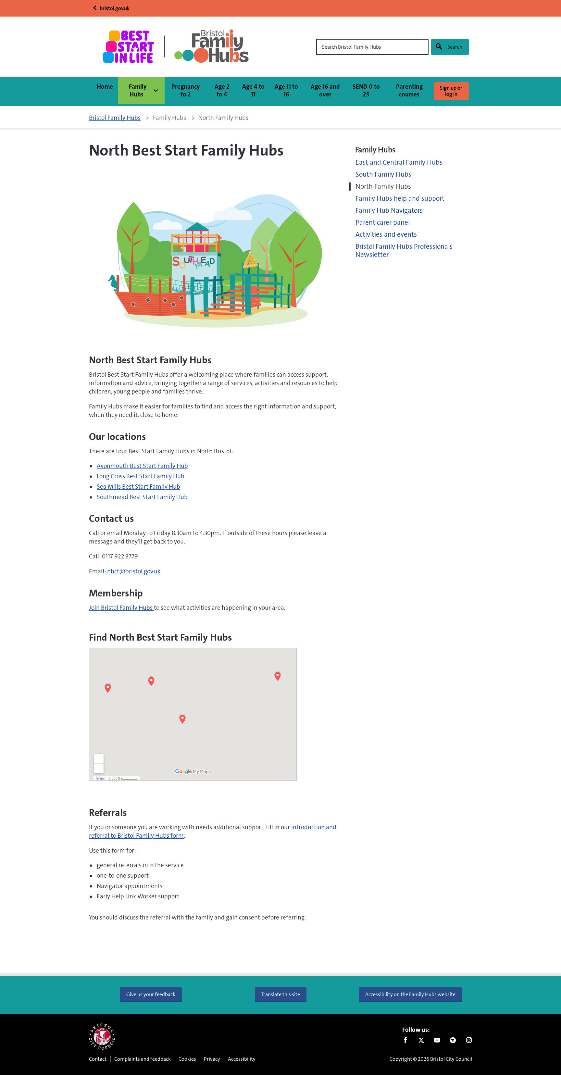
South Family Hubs (383, 174)
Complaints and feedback (142, 1059)
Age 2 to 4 (222, 90)
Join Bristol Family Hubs (121, 608)
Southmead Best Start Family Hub (142, 497)
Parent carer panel (382, 223)
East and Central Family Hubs (399, 162)
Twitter (421, 1041)
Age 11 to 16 (286, 90)
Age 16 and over (325, 90)
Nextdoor (453, 1041)
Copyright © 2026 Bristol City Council (431, 1059)
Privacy (212, 1059)
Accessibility (242, 1059)
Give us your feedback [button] (150, 994)
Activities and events (386, 235)
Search (454, 47)
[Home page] (178, 47)
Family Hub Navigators (389, 210)
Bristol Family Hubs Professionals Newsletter (404, 251)
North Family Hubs (383, 186)
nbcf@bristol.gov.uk (133, 571)
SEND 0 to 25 (366, 90)
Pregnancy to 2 (185, 90)
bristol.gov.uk (114, 8)
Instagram (469, 1041)
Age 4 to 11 (253, 90)
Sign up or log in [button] (451, 90)
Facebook (405, 1041)
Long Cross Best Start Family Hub (140, 476)
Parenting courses (409, 90)
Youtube (437, 1041)
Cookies (187, 1059)
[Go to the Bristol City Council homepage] (102, 1036)
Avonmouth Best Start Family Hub (142, 466)
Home (105, 86)
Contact (97, 1059)
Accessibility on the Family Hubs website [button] (410, 994)
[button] (141, 90)
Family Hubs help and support (399, 198)
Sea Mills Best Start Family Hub (138, 486)
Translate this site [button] (280, 994)
